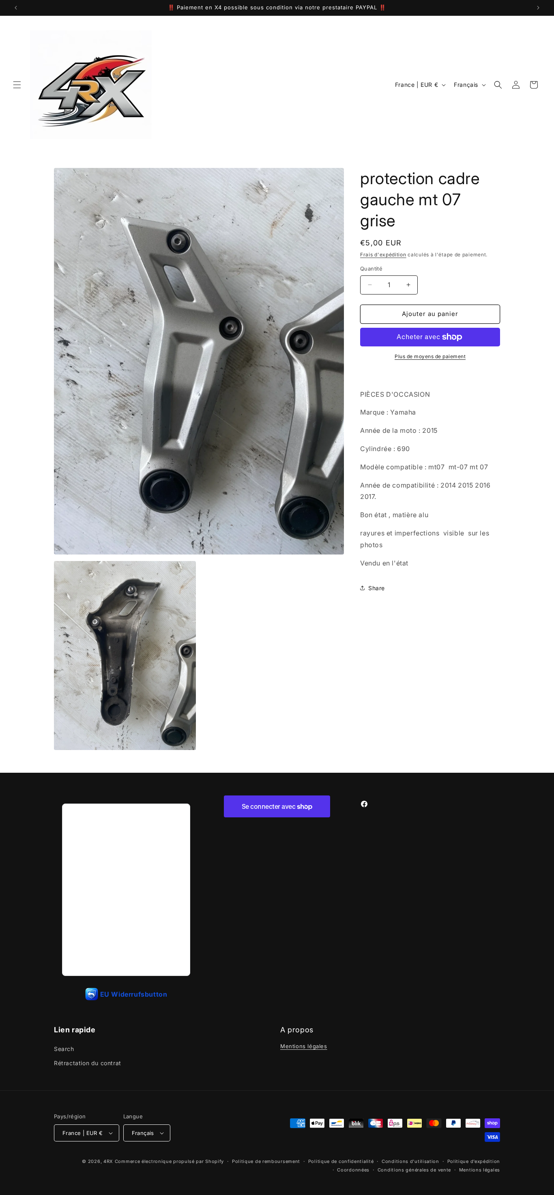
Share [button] (376, 588)
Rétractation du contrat (87, 1063)
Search (64, 1048)
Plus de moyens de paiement (430, 356)
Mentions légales (303, 1046)
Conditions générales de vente (414, 1170)
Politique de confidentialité (341, 1161)
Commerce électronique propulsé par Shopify (169, 1161)
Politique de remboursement (266, 1161)
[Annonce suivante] (538, 7)
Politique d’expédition (473, 1161)
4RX (108, 1161)
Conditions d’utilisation (410, 1161)
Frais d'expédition (383, 254)
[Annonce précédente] (16, 7)
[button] (17, 85)
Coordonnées (353, 1170)
